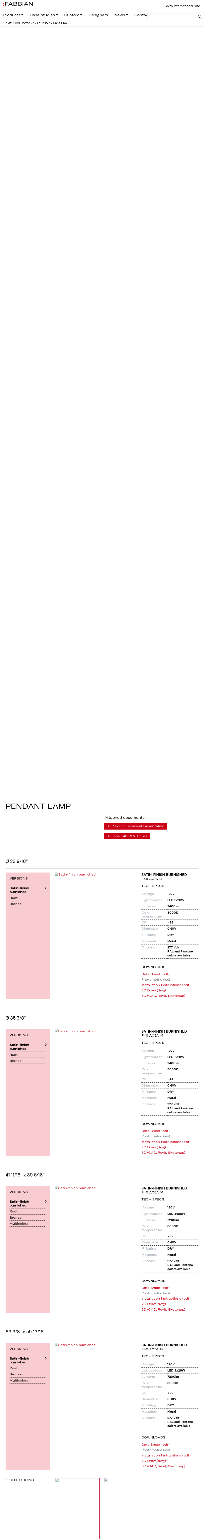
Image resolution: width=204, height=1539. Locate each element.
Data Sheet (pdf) (155, 974)
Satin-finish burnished (19, 890)
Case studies (42, 15)
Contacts (143, 15)
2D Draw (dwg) (153, 990)
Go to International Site (182, 6)
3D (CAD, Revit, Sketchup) (163, 996)
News (119, 15)
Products (11, 15)
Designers (98, 15)
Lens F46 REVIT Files (129, 836)
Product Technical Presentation (137, 826)
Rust (14, 898)
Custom (71, 15)
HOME (7, 23)
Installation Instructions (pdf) (166, 985)
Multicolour (19, 1223)
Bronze (16, 904)
